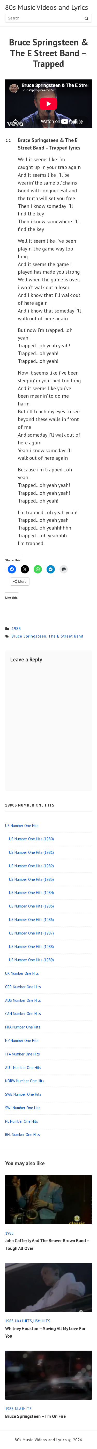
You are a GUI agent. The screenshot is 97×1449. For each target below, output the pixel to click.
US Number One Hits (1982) (31, 865)
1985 (16, 628)
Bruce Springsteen (29, 636)
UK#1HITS (23, 1320)
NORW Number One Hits (24, 1080)
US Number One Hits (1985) (31, 906)
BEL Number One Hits (22, 1134)
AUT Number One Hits (23, 1067)
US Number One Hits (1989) (31, 959)
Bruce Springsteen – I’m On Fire (35, 1416)
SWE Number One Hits (23, 1094)
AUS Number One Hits (23, 1000)
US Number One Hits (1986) (31, 919)
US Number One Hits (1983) (31, 879)
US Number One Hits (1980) (31, 838)
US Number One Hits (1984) (31, 892)
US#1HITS (41, 1320)
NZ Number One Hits (22, 1040)
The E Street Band (65, 636)
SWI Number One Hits (23, 1107)
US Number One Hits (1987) (31, 933)
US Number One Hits (22, 825)
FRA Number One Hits (22, 1027)
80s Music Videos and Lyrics (46, 7)
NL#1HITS (23, 1408)
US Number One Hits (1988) (31, 946)
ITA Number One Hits (22, 1054)
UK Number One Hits (22, 973)
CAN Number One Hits (23, 1013)
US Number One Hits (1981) (31, 852)
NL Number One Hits (21, 1121)
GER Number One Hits (23, 986)
